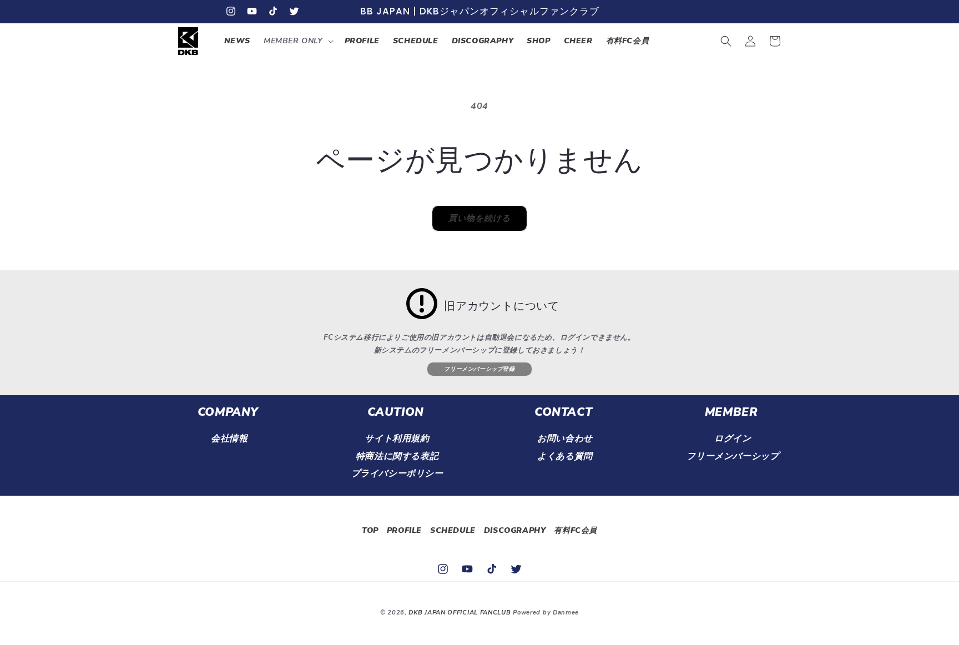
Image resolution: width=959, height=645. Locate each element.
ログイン (732, 438)
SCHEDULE (453, 530)
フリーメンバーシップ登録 (479, 369)
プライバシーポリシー (397, 473)
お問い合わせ (565, 438)
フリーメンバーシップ (733, 456)
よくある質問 (565, 456)
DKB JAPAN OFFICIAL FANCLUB (459, 612)
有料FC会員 (575, 530)
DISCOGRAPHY (515, 530)
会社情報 (229, 438)
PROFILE (404, 530)
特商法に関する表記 (397, 456)
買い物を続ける (479, 218)
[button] (297, 41)
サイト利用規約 (397, 438)
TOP (370, 530)
